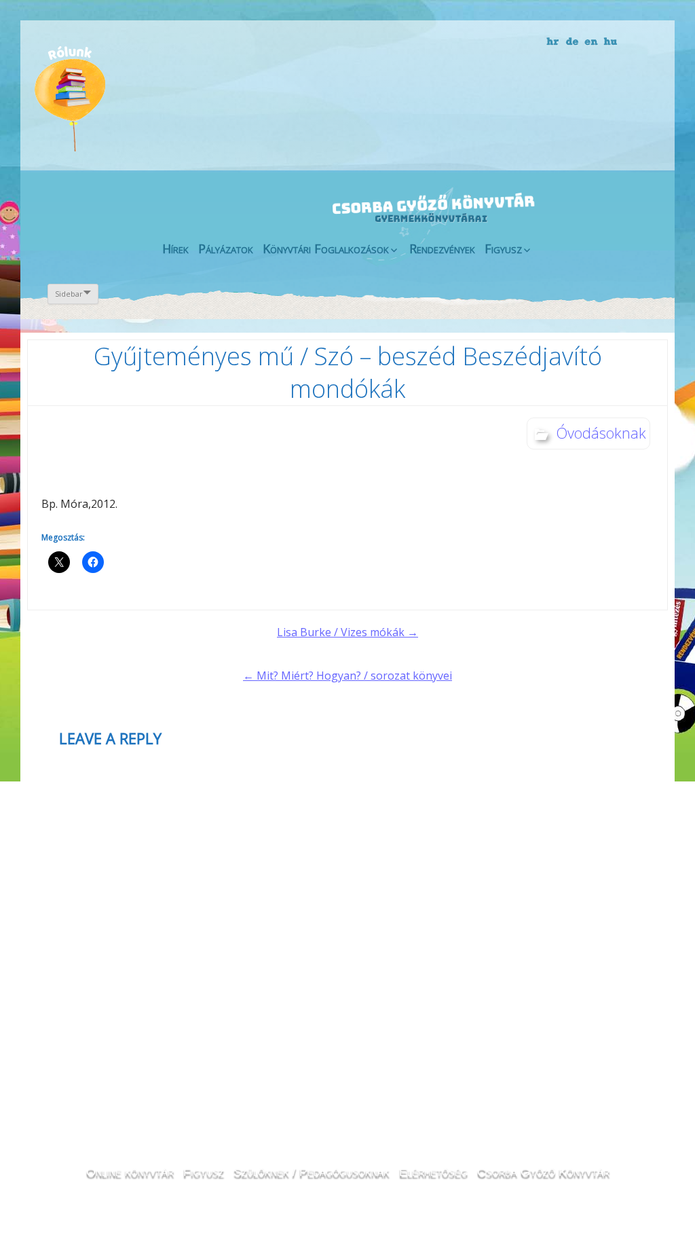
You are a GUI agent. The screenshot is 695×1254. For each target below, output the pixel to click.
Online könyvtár (214, 97)
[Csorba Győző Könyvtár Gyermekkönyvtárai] (353, 180)
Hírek (175, 248)
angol (591, 44)
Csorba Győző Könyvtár (543, 1172)
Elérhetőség (433, 1172)
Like (551, 109)
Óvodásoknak (601, 432)
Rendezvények (442, 248)
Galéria (473, 100)
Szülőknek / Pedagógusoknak (311, 1172)
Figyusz (503, 248)
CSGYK (624, 108)
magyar (610, 42)
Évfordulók (141, 97)
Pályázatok (225, 248)
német (572, 42)
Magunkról (69, 98)
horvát (553, 42)
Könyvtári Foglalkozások (326, 248)
